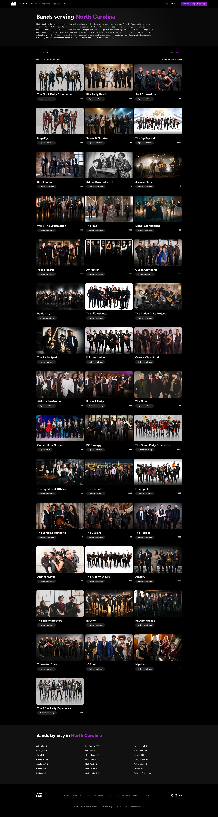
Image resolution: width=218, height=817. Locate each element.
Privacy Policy (107, 807)
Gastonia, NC (90, 750)
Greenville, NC (91, 759)
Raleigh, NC (139, 755)
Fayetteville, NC (92, 746)
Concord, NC (41, 769)
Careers (110, 795)
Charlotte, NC (42, 764)
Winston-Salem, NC (142, 773)
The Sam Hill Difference (40, 4)
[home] (13, 4)
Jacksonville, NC (92, 773)
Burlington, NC (42, 750)
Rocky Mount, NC (141, 759)
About (82, 795)
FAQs (65, 4)
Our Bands (23, 4)
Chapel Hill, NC (42, 759)
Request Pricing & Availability (194, 4)
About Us (56, 4)
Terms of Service (121, 807)
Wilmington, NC (140, 764)
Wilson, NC (139, 769)
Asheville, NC (41, 746)
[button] (171, 3)
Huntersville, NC (92, 769)
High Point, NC (91, 764)
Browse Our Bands (70, 795)
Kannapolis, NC (140, 746)
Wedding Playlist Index (130, 795)
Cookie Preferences (137, 807)
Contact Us (145, 795)
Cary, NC (40, 755)
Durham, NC (41, 773)
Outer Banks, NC (141, 750)
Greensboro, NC (92, 755)
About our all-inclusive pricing (47, 59)
